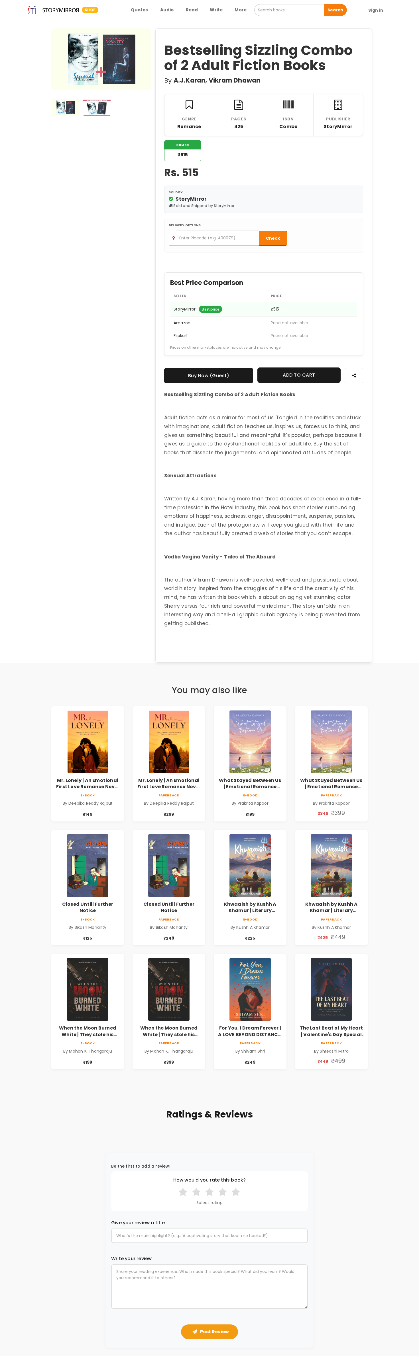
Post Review (214, 1331)
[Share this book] (354, 375)
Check (273, 238)
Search (335, 10)
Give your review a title (138, 1223)
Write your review (131, 1259)
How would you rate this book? (209, 1180)
